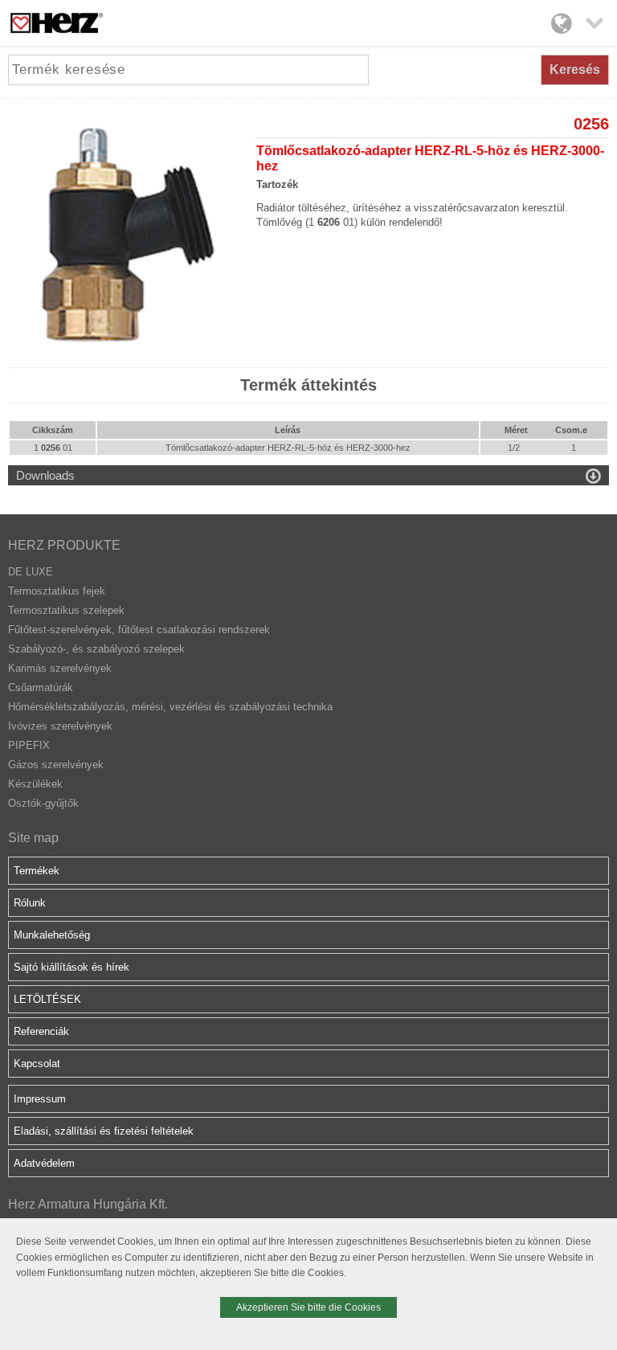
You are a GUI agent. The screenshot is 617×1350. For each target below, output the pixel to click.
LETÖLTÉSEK (47, 999)
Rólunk (30, 903)
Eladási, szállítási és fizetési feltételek (104, 1131)
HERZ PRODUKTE (64, 545)
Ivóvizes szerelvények (60, 726)
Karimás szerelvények (60, 668)
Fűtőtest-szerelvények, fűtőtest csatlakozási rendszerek (139, 630)
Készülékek (35, 784)
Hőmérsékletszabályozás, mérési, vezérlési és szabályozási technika (170, 707)
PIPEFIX (29, 745)
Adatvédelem (44, 1163)
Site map (33, 838)
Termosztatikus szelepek (66, 610)
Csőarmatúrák (40, 687)
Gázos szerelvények (56, 765)
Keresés (575, 69)
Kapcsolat (37, 1064)
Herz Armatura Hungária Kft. (88, 1204)
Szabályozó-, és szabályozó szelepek (96, 649)
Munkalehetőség (52, 935)
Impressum (40, 1099)
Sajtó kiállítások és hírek (71, 967)
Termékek (36, 871)
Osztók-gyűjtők (43, 803)
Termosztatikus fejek (56, 591)
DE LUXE (30, 572)
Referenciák (41, 1031)
